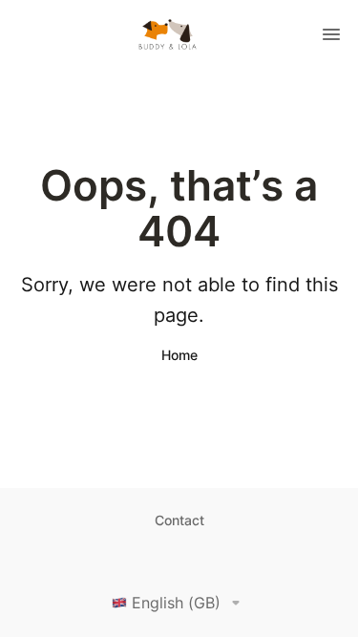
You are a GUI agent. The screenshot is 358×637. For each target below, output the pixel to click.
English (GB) (176, 602)
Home (179, 355)
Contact (179, 520)
